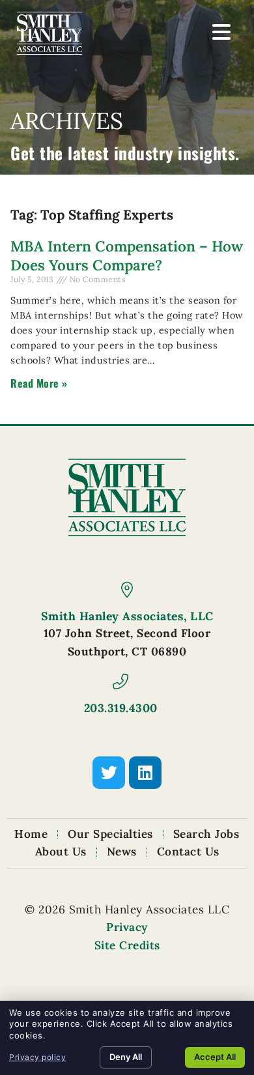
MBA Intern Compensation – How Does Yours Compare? (126, 255)
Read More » (39, 383)
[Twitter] (108, 772)
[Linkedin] (145, 772)
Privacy (127, 927)
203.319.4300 (121, 707)
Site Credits (127, 945)
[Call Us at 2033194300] (120, 681)
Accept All (215, 1057)
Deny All (125, 1057)
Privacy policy (37, 1057)
